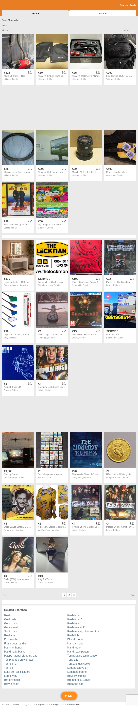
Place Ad (103, 13)
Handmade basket (15, 651)
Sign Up (124, 5)
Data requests (39, 704)
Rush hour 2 (74, 619)
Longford (24, 285)
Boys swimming (76, 675)
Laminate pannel (77, 671)
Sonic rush (10, 631)
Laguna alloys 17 (77, 667)
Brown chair (11, 683)
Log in (26, 704)
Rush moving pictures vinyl (83, 631)
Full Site (5, 704)
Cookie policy (55, 704)
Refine (126, 30)
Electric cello (75, 639)
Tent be (8, 667)
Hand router (74, 647)
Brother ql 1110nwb (78, 679)
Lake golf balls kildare (17, 671)
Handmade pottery (78, 651)
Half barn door (75, 643)
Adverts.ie (15, 5)
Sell (70, 696)
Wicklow (12, 338)
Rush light (73, 635)
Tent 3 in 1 (10, 663)
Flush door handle (15, 643)
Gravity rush (11, 627)
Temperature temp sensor (82, 655)
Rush (7, 615)
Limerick (87, 477)
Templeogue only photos (18, 659)
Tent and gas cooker (79, 663)
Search (35, 13)
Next (133, 595)
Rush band (73, 623)
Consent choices (72, 704)
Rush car (9, 635)
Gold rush (10, 619)
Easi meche (11, 639)
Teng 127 (72, 659)
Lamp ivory (10, 675)
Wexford (56, 530)
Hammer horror (13, 647)
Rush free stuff (75, 627)
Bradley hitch (12, 679)
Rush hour (73, 615)
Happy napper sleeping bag (20, 655)
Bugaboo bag (75, 683)
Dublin (15, 79)
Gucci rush (10, 623)
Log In (133, 5)
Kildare (14, 228)
